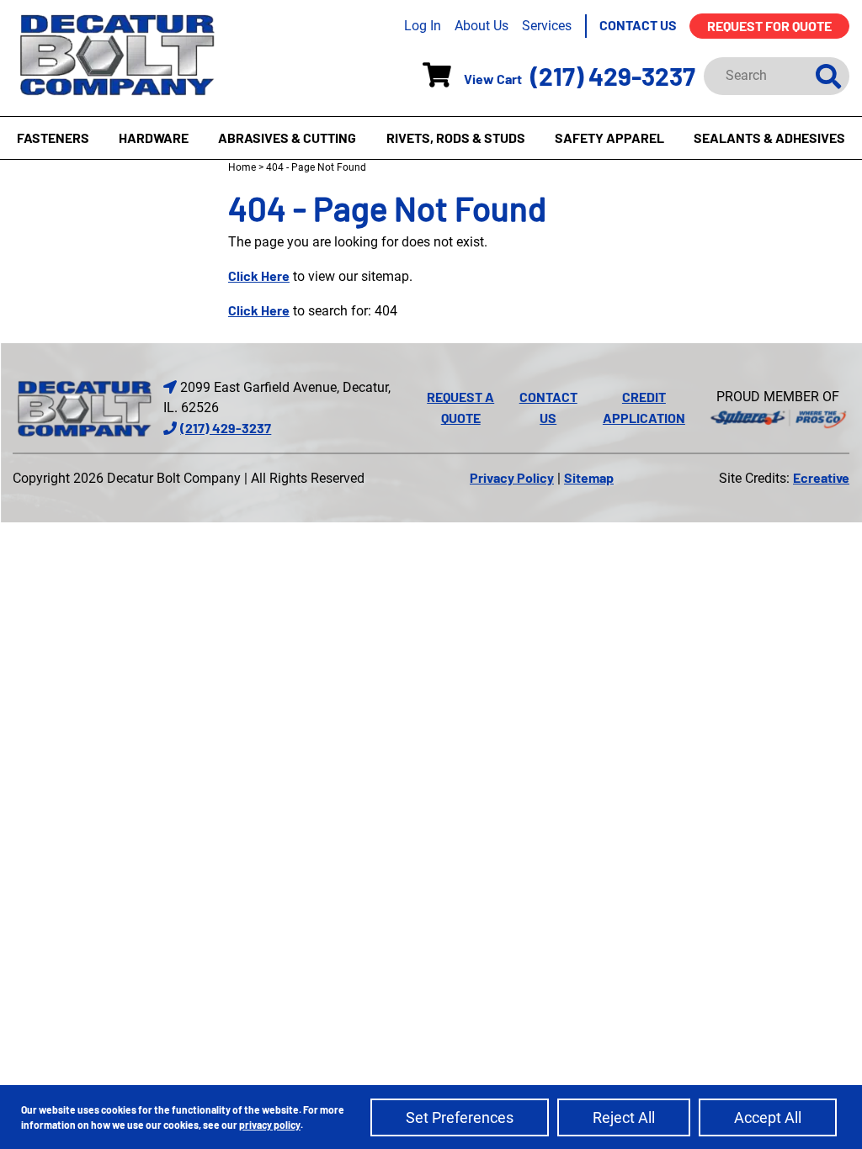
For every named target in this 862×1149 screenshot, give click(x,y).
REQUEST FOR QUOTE (769, 26)
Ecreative (821, 477)
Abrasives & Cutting (287, 138)
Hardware (154, 138)
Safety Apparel (609, 138)
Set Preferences (459, 1117)
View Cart (493, 79)
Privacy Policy (512, 477)
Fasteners (53, 138)
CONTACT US (638, 25)
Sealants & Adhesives (769, 138)
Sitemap (589, 477)
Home (242, 167)
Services (547, 26)
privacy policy (270, 1124)
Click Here (259, 275)
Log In (422, 26)
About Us (481, 26)
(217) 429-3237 (612, 76)
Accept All (767, 1117)
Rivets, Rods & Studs (455, 138)
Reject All (624, 1117)
